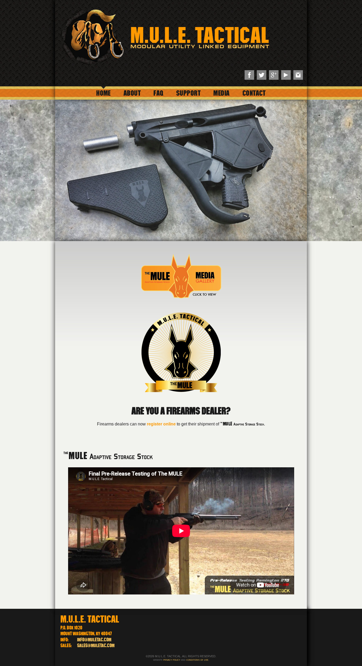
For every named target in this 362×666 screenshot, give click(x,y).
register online (161, 424)
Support (188, 93)
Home (103, 93)
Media (221, 93)
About (132, 93)
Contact (254, 93)
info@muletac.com (94, 639)
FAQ (158, 93)
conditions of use (197, 659)
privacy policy (171, 659)
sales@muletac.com (95, 645)
